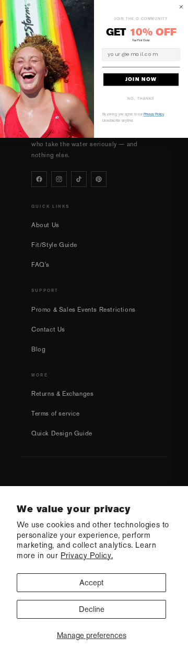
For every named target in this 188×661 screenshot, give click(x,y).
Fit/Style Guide (54, 245)
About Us (45, 225)
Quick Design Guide (61, 433)
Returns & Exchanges (62, 393)
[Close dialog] (181, 6)
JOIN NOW (141, 79)
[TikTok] (79, 179)
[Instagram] (59, 179)
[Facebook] (39, 179)
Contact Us (48, 329)
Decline (91, 609)
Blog (38, 349)
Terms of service (55, 413)
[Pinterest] (99, 179)
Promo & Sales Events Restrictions (83, 309)
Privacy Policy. (87, 555)
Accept (91, 582)
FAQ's (40, 264)
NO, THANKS (141, 99)
